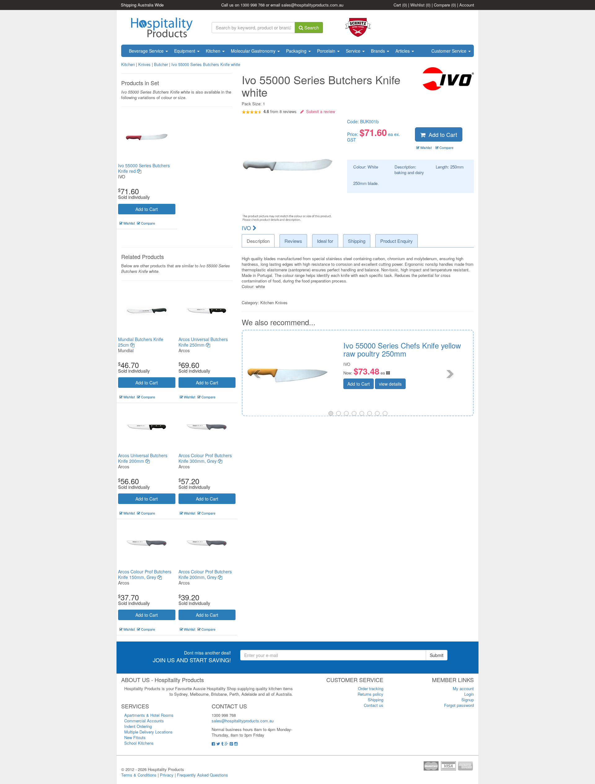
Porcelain (327, 51)
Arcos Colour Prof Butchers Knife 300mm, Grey (205, 458)
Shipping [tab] (356, 241)
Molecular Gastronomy (254, 51)
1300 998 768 (252, 5)
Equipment (185, 51)
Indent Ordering (138, 726)
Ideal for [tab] (325, 241)
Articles (403, 51)
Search (311, 27)
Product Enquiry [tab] (396, 241)
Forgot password (459, 705)
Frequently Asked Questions (202, 775)
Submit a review (319, 111)
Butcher (161, 64)
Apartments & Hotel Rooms (149, 715)
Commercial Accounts (144, 721)
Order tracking (370, 688)
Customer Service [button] (449, 51)
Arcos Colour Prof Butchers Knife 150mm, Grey (144, 574)
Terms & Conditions (138, 775)
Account (466, 5)
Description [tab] (258, 241)
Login (469, 694)
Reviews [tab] (293, 241)
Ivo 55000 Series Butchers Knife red (144, 168)
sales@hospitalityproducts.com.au (312, 5)
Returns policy (370, 694)
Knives (144, 64)
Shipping (375, 700)
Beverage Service (147, 51)
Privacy (167, 775)
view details (431, 375)
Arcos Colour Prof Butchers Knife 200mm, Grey (205, 574)
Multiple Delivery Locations (148, 732)
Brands (378, 51)
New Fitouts (135, 737)
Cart (400, 5)
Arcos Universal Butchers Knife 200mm (142, 458)
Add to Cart (146, 209)
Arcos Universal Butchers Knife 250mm (203, 342)
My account (463, 688)
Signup (467, 700)
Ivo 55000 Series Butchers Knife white (205, 64)
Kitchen (214, 51)
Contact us (373, 705)
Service (354, 51)
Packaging (297, 51)
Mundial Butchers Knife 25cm (140, 342)
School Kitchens (139, 743)
